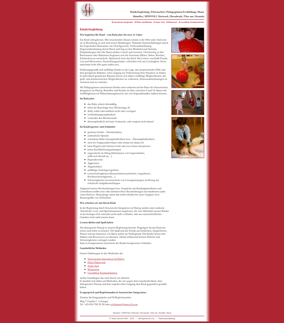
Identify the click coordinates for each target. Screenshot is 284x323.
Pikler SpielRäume (144, 22)
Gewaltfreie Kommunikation (192, 22)
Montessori (172, 22)
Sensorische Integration (123, 22)
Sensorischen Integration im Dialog (106, 258)
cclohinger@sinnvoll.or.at (124, 304)
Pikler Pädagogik (96, 262)
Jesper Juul (160, 22)
